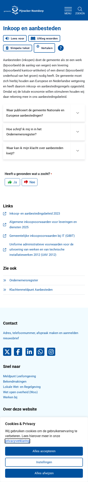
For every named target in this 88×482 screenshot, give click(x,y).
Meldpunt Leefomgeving (19, 376)
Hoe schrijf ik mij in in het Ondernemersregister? (24, 131)
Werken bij (10, 397)
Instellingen (44, 462)
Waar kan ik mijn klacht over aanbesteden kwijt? (34, 150)
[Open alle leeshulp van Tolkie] (61, 48)
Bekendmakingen (14, 381)
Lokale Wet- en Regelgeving (22, 387)
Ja (15, 182)
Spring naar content (11, 15)
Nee (32, 182)
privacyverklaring (17, 441)
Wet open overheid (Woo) (20, 392)
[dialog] (44, 449)
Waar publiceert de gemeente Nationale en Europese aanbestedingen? (35, 112)
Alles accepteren (44, 451)
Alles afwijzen (44, 473)
